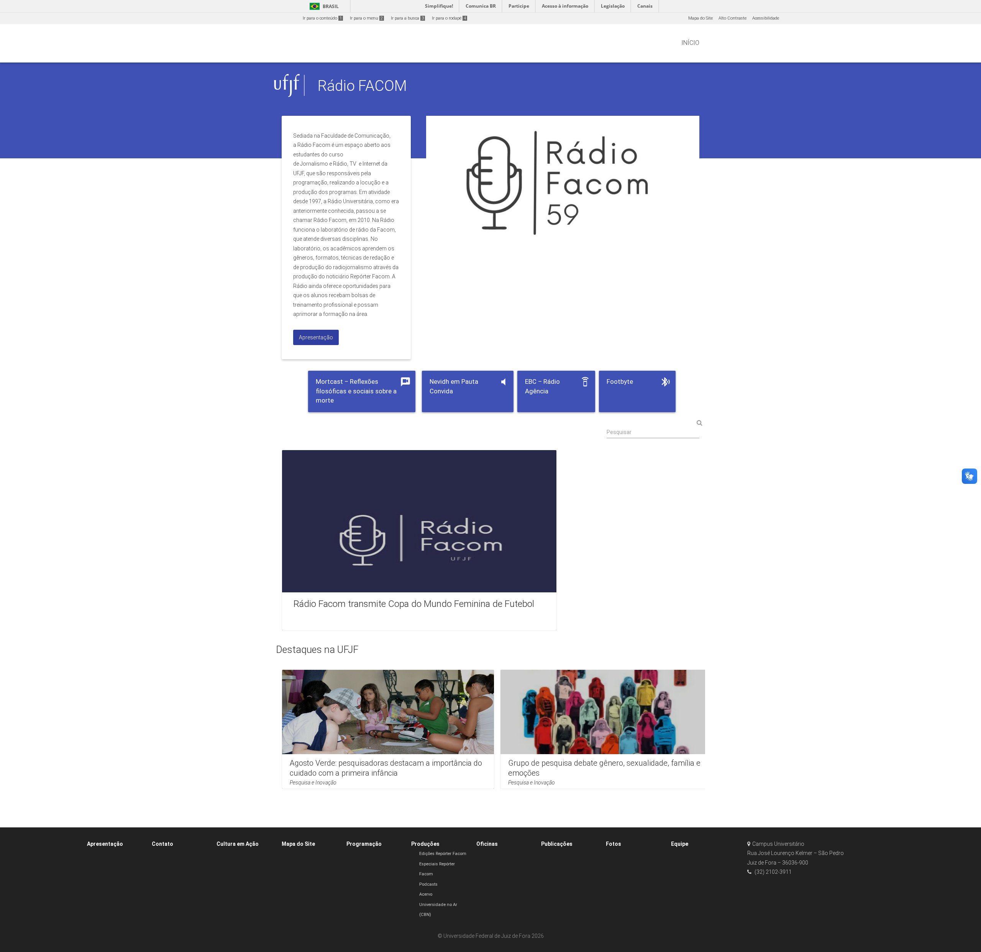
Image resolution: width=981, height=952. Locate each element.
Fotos (613, 844)
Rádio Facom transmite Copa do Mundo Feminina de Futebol (414, 603)
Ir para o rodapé (449, 18)
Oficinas (487, 844)
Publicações (557, 844)
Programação (364, 844)
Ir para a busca (407, 18)
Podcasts (428, 884)
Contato (162, 844)
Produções (425, 844)
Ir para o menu (366, 18)
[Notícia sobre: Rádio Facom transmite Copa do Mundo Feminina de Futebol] (419, 540)
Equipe (679, 844)
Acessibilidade (765, 18)
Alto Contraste (732, 18)
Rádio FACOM (362, 85)
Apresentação (105, 844)
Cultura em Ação (238, 844)
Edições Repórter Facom (442, 853)
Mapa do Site (700, 18)
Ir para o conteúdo (322, 18)
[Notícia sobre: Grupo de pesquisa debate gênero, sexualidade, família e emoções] (606, 729)
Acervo (425, 894)
